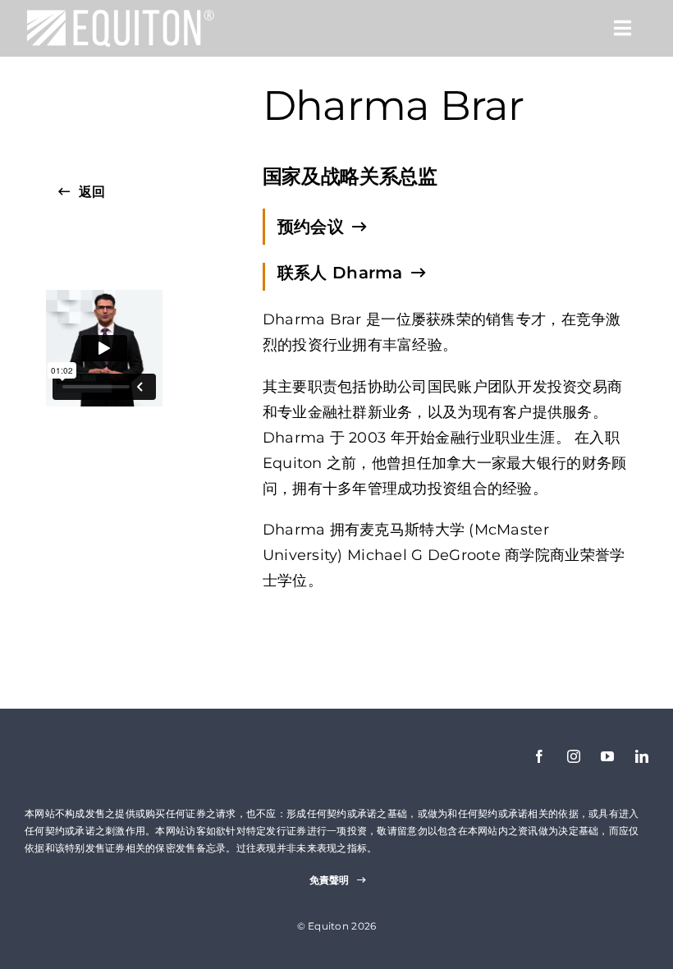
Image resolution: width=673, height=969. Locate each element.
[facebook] (539, 756)
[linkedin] (641, 756)
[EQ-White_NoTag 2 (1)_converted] (120, 16)
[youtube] (607, 756)
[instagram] (573, 756)
